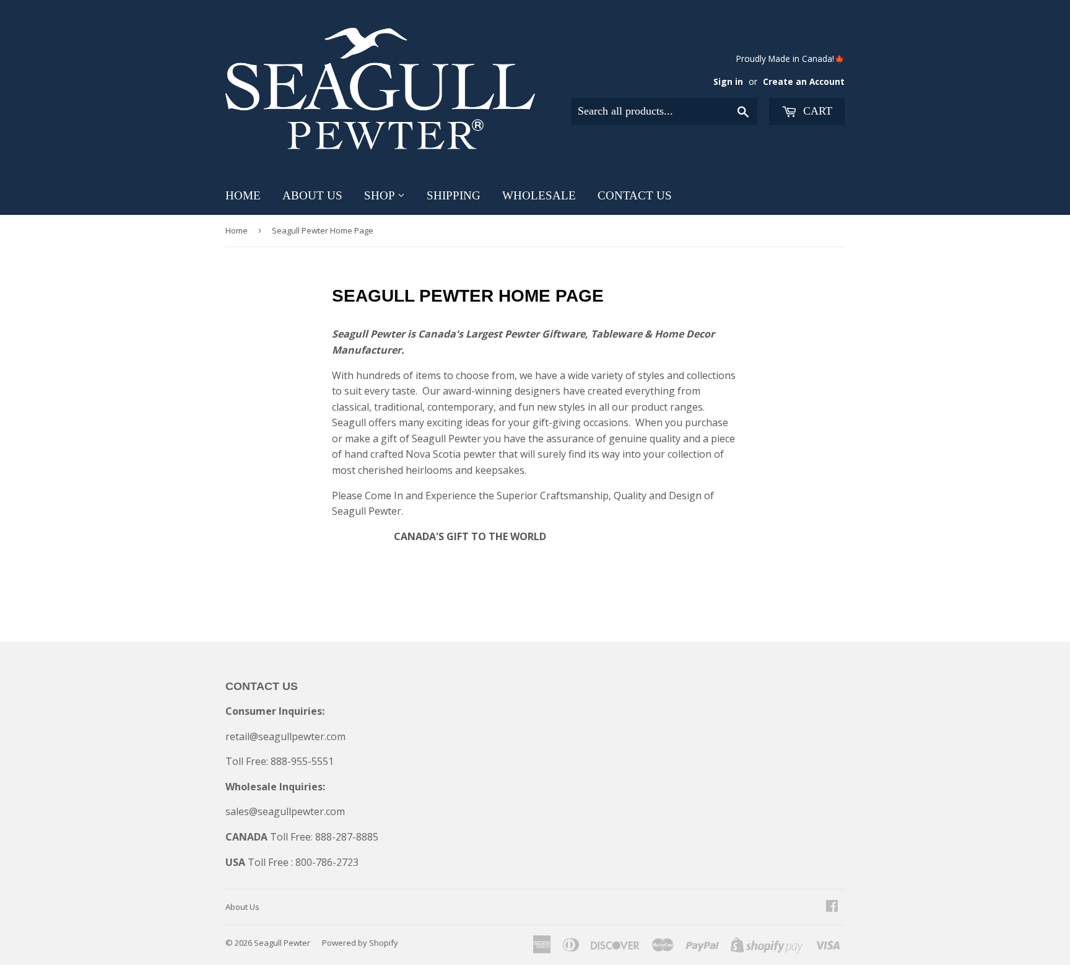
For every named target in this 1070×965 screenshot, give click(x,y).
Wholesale (539, 195)
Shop (381, 195)
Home (243, 195)
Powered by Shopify (360, 942)
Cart (816, 111)
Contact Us (635, 195)
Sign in (728, 81)
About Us (312, 195)
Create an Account (804, 81)
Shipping (454, 195)
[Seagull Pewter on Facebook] (831, 907)
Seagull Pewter (282, 942)
